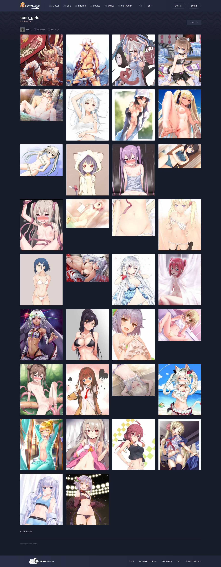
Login (194, 6)
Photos (82, 6)
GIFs (69, 6)
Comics (96, 6)
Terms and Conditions (147, 561)
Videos (56, 6)
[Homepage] (41, 561)
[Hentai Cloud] (30, 6)
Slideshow (25, 22)
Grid (193, 22)
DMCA (131, 561)
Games (111, 6)
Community (126, 6)
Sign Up (178, 6)
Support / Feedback (193, 561)
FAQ (178, 561)
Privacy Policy (166, 561)
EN (149, 6)
